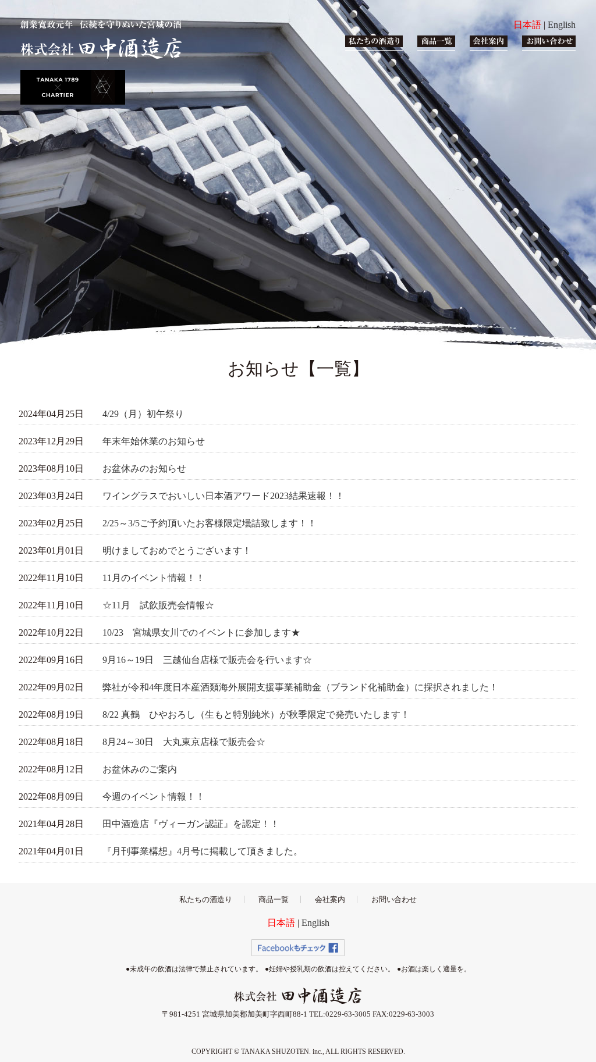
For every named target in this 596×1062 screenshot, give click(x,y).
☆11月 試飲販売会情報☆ (158, 605)
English (562, 25)
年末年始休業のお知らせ (153, 441)
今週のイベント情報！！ (153, 796)
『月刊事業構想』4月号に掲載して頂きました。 (202, 851)
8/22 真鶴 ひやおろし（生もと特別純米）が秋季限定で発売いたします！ (256, 714)
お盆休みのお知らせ (144, 468)
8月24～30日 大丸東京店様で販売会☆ (183, 742)
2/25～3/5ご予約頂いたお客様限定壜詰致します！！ (209, 523)
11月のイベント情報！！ (153, 578)
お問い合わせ (394, 899)
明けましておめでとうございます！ (176, 550)
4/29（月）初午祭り (143, 414)
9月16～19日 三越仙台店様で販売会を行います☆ (207, 660)
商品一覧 (273, 899)
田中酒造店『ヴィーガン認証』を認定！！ (190, 824)
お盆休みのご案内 (139, 769)
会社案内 (330, 899)
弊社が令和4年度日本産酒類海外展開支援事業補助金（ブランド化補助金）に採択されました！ (300, 687)
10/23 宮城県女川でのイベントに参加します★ (201, 632)
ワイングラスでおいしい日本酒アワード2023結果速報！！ (223, 496)
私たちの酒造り (205, 899)
